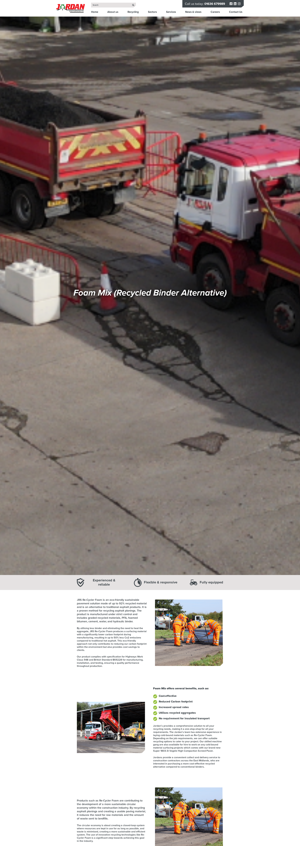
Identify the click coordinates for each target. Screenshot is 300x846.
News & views (193, 12)
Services (171, 12)
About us (112, 12)
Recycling (133, 12)
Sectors (152, 12)
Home (94, 12)
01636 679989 (214, 3)
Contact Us (235, 12)
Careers (215, 12)
